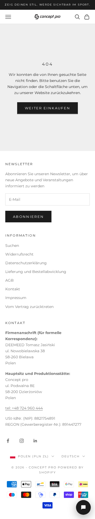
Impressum (15, 297)
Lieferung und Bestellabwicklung (35, 271)
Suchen (12, 245)
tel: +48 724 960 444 (24, 408)
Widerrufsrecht (19, 254)
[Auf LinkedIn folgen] (35, 440)
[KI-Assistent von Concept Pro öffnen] (83, 507)
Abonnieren (28, 216)
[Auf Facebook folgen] (8, 440)
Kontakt (12, 289)
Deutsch (70, 456)
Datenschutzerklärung (26, 263)
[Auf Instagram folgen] (21, 440)
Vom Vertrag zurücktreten (29, 306)
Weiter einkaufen (47, 108)
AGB (9, 280)
